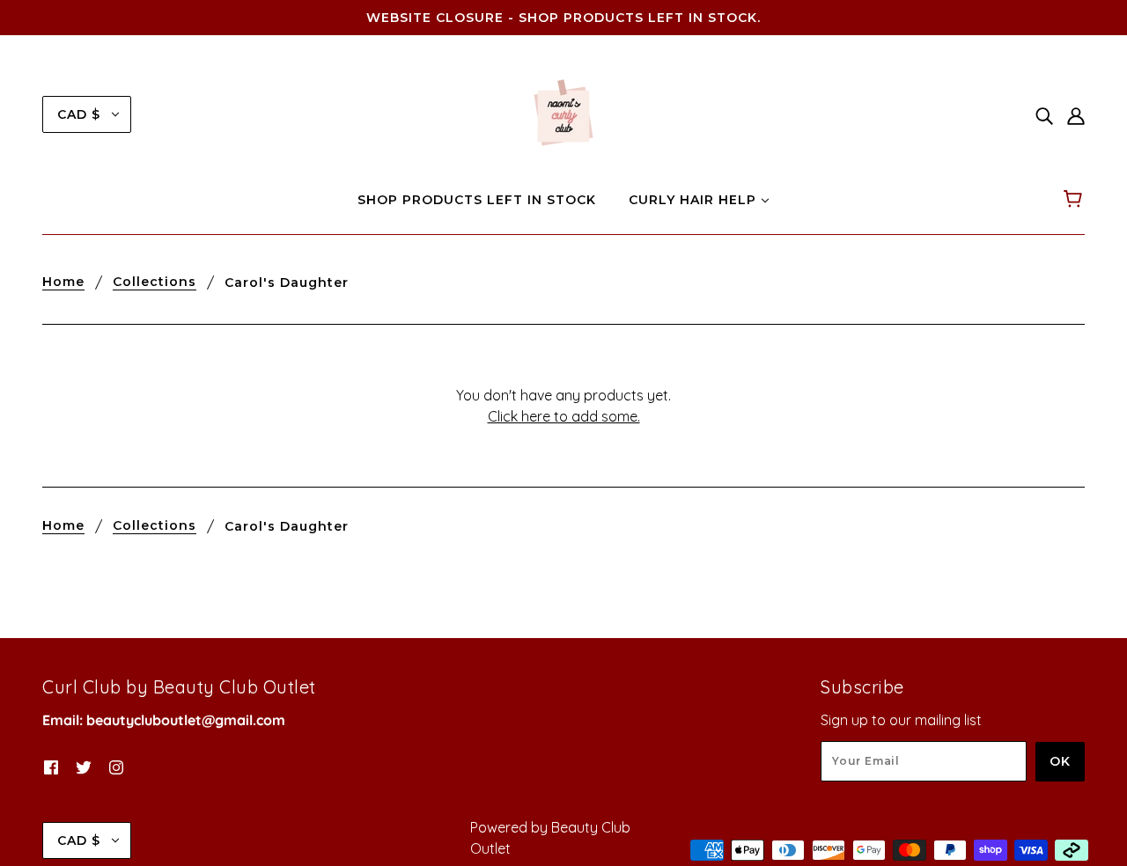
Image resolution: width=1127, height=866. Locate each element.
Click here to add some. (564, 416)
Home (63, 282)
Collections (154, 282)
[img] (1044, 114)
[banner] (563, 112)
